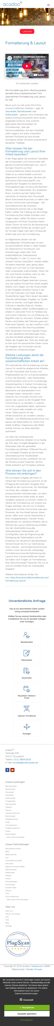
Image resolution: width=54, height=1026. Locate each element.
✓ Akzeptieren (27, 1007)
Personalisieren (26, 1020)
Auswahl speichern (26, 1014)
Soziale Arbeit (10, 888)
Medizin (8, 876)
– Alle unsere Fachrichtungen (16, 900)
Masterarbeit (10, 789)
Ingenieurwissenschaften (15, 867)
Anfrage (8, 926)
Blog (7, 923)
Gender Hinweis (34, 969)
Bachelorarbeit (24, 111)
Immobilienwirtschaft (13, 861)
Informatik (9, 864)
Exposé (8, 810)
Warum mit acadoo (12, 914)
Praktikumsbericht (12, 828)
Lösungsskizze (11, 825)
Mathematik (10, 873)
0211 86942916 (22, 759)
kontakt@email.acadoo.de (25, 762)
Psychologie (10, 885)
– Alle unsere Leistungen (14, 837)
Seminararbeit (10, 804)
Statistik (8, 807)
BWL (7, 852)
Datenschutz (18, 969)
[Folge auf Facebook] (7, 770)
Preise (7, 831)
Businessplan (10, 834)
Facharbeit (9, 795)
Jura (6, 858)
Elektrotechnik (10, 855)
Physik (8, 879)
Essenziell (28, 1000)
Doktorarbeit (11, 114)
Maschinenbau (11, 870)
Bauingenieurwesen (13, 849)
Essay (7, 822)
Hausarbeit (10, 111)
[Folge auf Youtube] (12, 770)
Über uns (9, 911)
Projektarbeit (10, 801)
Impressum (37, 966)
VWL (7, 894)
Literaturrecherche (12, 813)
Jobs (7, 917)
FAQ (7, 920)
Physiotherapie (11, 882)
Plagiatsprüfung (11, 819)
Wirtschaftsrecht (12, 897)
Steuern (8, 891)
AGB (46, 966)
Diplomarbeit (10, 816)
